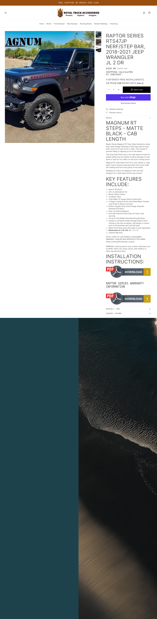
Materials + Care (113, 309)
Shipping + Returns (113, 313)
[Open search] (5, 12)
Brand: (111, 194)
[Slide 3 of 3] (98, 50)
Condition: (113, 197)
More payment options (128, 103)
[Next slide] (92, 87)
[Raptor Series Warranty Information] (128, 298)
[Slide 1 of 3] (98, 34)
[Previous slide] (7, 87)
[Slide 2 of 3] (98, 42)
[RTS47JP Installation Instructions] (128, 272)
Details (109, 118)
